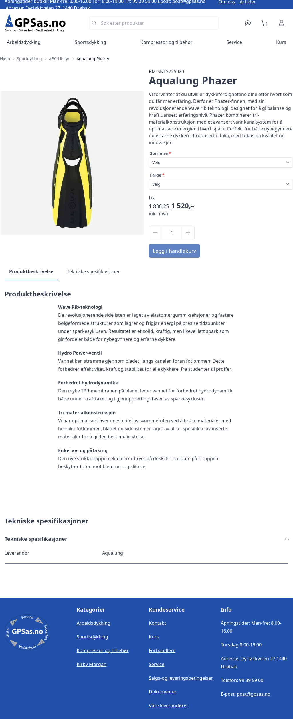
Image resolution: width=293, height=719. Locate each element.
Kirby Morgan (91, 664)
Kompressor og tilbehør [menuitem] (166, 42)
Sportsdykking (92, 637)
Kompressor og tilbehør (103, 650)
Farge (155, 175)
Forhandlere (162, 650)
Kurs (154, 637)
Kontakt (157, 623)
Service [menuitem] (234, 42)
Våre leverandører (168, 705)
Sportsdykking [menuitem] (90, 42)
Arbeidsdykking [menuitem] (24, 42)
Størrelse (159, 153)
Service (156, 664)
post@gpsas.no (253, 694)
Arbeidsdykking (93, 623)
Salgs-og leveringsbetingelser (181, 678)
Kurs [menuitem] (281, 42)
